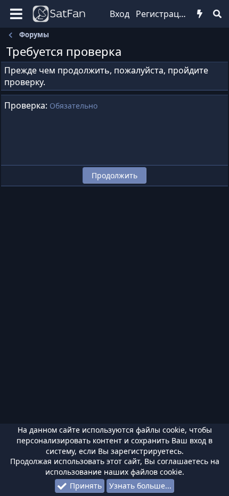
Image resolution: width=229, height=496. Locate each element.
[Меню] (16, 14)
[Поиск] (217, 14)
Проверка (24, 105)
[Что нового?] (200, 14)
